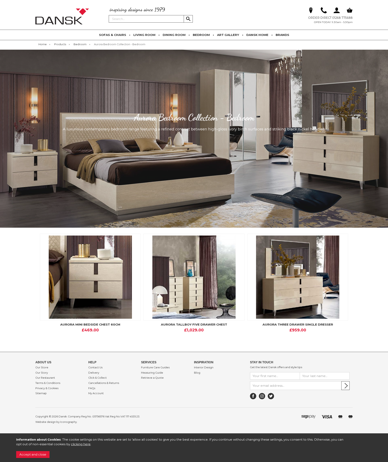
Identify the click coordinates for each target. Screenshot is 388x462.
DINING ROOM (174, 35)
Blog (197, 372)
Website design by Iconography (56, 421)
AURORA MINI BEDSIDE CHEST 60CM (90, 324)
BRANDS (282, 35)
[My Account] (337, 11)
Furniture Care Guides (155, 367)
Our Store (41, 367)
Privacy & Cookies (46, 388)
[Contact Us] (324, 11)
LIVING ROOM (144, 35)
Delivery (93, 372)
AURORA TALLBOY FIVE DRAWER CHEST (194, 324)
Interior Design (203, 367)
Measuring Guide (152, 372)
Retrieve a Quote (152, 377)
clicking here (81, 444)
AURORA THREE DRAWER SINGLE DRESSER (298, 324)
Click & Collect (97, 377)
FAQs (91, 388)
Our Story (41, 372)
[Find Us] (311, 11)
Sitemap (41, 393)
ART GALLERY (228, 35)
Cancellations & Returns (103, 383)
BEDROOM (201, 35)
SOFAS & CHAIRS (112, 35)
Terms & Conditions (47, 383)
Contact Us (95, 367)
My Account (96, 393)
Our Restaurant (45, 377)
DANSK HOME (257, 35)
